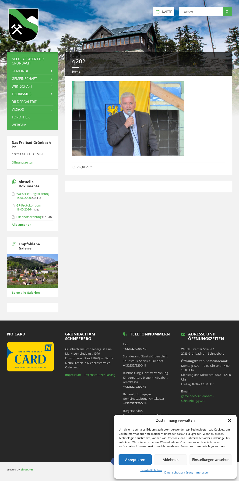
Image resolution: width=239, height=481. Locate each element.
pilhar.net (27, 469)
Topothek (21, 117)
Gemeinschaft (24, 78)
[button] (229, 420)
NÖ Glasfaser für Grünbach (28, 61)
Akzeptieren (135, 459)
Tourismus (21, 94)
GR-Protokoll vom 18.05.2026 (28, 207)
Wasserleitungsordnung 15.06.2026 (32, 196)
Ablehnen (171, 459)
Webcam (19, 124)
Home (76, 72)
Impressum (203, 472)
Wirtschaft (22, 86)
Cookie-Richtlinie (151, 470)
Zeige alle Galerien (26, 292)
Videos (18, 109)
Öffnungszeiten (22, 162)
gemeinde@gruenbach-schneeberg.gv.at (197, 398)
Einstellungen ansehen (210, 459)
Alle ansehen (22, 224)
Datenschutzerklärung (178, 472)
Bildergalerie (24, 101)
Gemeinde (20, 70)
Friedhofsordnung (29, 217)
